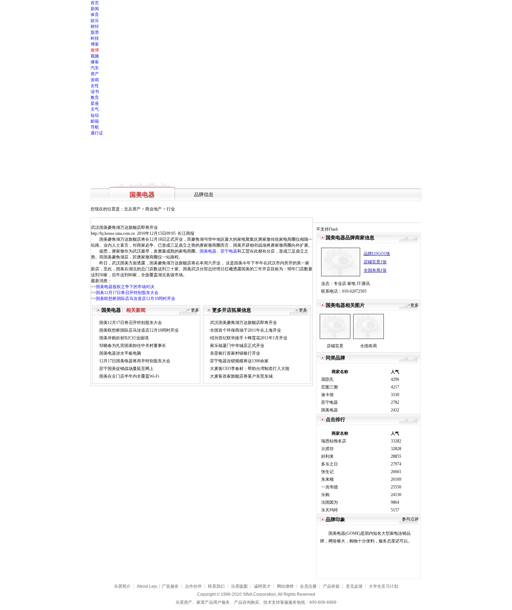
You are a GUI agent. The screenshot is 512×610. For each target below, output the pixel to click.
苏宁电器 (228, 251)
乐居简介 (122, 586)
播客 (95, 62)
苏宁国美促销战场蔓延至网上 (126, 368)
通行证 (97, 133)
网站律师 (285, 586)
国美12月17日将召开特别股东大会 (127, 292)
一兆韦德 (329, 487)
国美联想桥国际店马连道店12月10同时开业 (135, 298)
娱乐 (95, 20)
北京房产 (132, 209)
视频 (95, 56)
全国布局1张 (375, 270)
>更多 (413, 305)
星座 (95, 103)
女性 (95, 85)
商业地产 (153, 209)
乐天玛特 (329, 510)
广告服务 (170, 586)
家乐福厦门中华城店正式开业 (237, 345)
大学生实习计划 (383, 586)
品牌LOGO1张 (377, 253)
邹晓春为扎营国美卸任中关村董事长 (132, 345)
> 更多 (193, 310)
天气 (95, 109)
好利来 (327, 456)
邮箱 (95, 121)
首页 (95, 2)
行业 (170, 209)
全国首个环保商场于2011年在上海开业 (245, 330)
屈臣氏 (327, 379)
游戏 (95, 79)
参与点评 (410, 519)
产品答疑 (331, 586)
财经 (95, 26)
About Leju (147, 586)
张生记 (327, 471)
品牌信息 (204, 194)
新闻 (95, 8)
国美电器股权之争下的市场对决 (125, 286)
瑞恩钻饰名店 (333, 441)
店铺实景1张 (375, 262)
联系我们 (216, 586)
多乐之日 (329, 464)
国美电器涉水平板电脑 (120, 353)
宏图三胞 (329, 387)
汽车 (95, 67)
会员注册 (308, 586)
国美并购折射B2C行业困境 (124, 337)
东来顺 (327, 479)
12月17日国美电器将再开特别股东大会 (134, 360)
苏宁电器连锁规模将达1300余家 (239, 360)
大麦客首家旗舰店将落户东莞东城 (241, 376)
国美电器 (208, 251)
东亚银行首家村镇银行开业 (235, 353)
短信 (95, 115)
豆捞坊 (327, 448)
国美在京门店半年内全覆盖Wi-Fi (129, 376)
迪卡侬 (327, 394)
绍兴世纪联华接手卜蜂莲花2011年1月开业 (248, 337)
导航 (95, 127)
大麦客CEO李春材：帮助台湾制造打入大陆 (249, 368)
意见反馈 (354, 586)
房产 (95, 73)
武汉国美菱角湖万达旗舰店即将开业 (243, 322)
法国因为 (329, 502)
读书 (95, 91)
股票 (95, 32)
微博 (95, 50)
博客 (95, 44)
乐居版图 (239, 586)
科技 (95, 38)
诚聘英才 (262, 586)
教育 (95, 97)
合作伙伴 (193, 586)
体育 (95, 14)
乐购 (325, 494)
